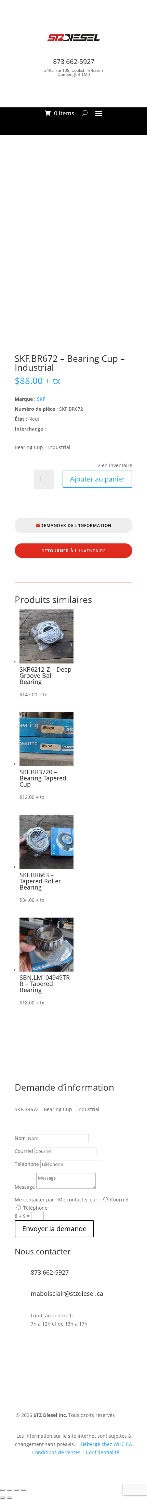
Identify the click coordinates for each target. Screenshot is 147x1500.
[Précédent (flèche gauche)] (2, 1498)
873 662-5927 (73, 61)
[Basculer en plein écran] (9, 1490)
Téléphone (27, 1164)
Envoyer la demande (54, 1228)
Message (25, 1187)
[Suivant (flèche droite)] (9, 1498)
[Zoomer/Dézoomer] (2, 1490)
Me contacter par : (36, 1199)
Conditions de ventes (56, 1452)
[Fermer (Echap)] (23, 1490)
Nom (20, 1138)
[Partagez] (16, 1490)
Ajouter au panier (97, 479)
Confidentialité (102, 1452)
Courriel (24, 1151)
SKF (41, 399)
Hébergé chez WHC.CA (106, 1444)
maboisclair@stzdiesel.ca (67, 1293)
